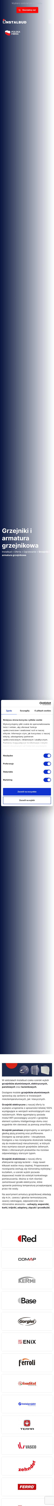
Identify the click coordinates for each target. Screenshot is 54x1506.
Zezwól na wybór (27, 800)
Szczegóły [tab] (24, 711)
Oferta (17, 551)
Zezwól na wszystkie (27, 792)
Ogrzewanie (30, 551)
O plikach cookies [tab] (42, 711)
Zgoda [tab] (9, 711)
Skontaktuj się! (29, 10)
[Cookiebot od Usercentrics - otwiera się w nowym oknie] (39, 703)
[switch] (47, 764)
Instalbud (7, 551)
